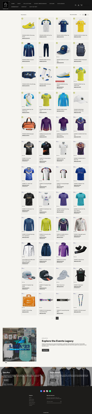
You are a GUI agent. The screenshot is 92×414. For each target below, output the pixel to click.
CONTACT (24, 6)
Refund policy (31, 400)
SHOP (19, 3)
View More (45, 350)
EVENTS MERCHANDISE (40, 3)
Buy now (6, 380)
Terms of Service (32, 402)
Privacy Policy (31, 399)
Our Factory (33, 6)
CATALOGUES (61, 3)
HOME (13, 3)
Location (30, 405)
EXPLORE (52, 3)
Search (30, 397)
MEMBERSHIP (15, 6)
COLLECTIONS (27, 3)
